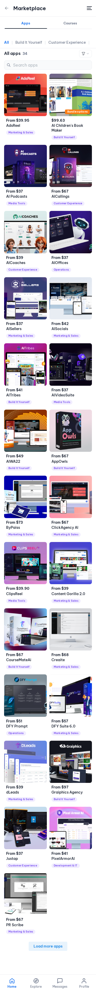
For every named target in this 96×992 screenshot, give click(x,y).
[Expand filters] (85, 53)
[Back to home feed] (6, 8)
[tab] (26, 25)
